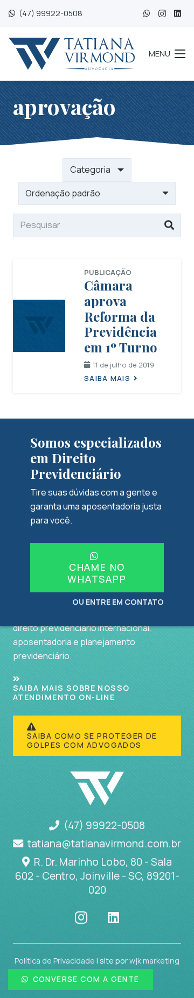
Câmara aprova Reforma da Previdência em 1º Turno (120, 316)
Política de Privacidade (55, 960)
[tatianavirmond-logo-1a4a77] (72, 54)
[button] (167, 53)
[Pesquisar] (169, 225)
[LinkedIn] (177, 14)
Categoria (90, 169)
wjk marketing (154, 960)
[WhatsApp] (147, 14)
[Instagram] (162, 14)
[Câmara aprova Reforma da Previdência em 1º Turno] (39, 326)
